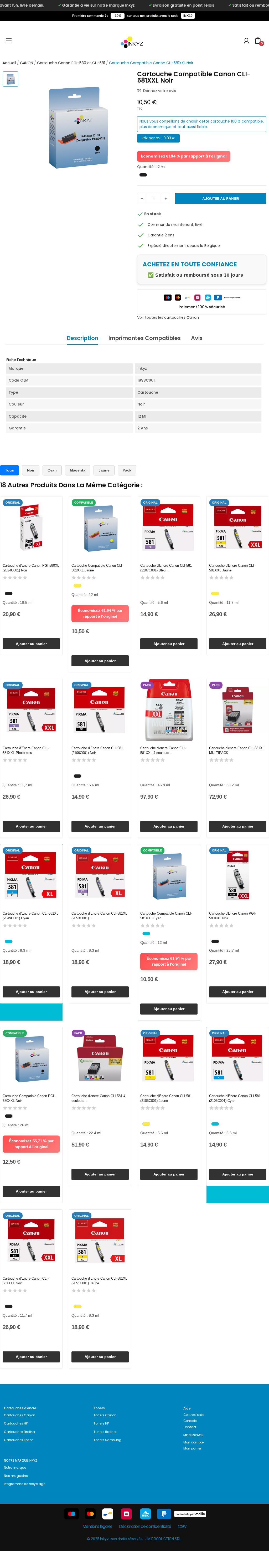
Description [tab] (82, 338)
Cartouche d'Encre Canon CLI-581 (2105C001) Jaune (166, 1098)
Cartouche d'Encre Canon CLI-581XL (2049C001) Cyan (30, 915)
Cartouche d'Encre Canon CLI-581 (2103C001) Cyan (235, 1098)
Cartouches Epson (19, 1440)
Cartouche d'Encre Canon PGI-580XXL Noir (232, 915)
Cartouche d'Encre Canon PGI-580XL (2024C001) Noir (31, 568)
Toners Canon (105, 1415)
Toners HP (101, 1423)
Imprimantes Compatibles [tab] (144, 338)
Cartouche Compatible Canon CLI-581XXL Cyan (166, 915)
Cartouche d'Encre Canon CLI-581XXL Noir (26, 1280)
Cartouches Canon (19, 1415)
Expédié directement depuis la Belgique (184, 245)
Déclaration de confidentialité (145, 1526)
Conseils (190, 1420)
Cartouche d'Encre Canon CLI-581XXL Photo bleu (26, 750)
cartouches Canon (181, 317)
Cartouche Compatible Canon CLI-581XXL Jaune (97, 568)
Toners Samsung (107, 1440)
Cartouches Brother (19, 1432)
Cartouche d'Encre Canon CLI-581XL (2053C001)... (99, 915)
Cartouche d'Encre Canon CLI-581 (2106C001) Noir (97, 750)
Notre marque (15, 1467)
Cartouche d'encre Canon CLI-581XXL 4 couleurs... (163, 750)
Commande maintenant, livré (175, 224)
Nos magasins (16, 1475)
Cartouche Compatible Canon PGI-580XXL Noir (29, 1098)
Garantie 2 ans (161, 235)
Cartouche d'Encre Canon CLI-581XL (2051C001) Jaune (99, 1280)
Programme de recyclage (24, 1484)
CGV (182, 1526)
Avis (197, 338)
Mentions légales (97, 1526)
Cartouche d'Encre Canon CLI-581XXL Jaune (232, 568)
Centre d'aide (193, 1414)
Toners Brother (105, 1432)
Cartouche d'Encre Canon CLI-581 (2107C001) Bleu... (166, 568)
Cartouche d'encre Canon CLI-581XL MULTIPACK (236, 750)
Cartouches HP (16, 1423)
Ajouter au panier (220, 198)
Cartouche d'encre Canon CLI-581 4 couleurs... (98, 1098)
